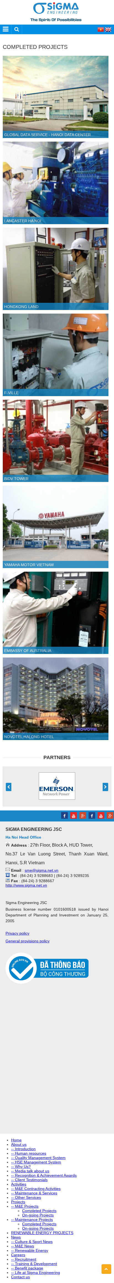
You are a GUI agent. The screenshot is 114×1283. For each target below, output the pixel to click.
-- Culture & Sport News (32, 1241)
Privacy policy (17, 933)
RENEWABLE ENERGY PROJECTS (42, 1233)
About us (19, 1144)
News (16, 1237)
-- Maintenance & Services (34, 1193)
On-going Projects (38, 1215)
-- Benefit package (27, 1268)
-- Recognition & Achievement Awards (44, 1175)
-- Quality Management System (38, 1157)
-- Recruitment (23, 1259)
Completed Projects (39, 1210)
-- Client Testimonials (29, 1180)
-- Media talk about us (30, 1171)
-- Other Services (26, 1197)
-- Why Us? (21, 1166)
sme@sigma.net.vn (41, 870)
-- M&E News (22, 1246)
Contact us (20, 1277)
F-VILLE (11, 393)
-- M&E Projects (24, 1206)
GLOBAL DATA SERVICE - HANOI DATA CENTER (47, 134)
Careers (18, 1255)
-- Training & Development (34, 1263)
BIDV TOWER (16, 478)
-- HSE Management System (36, 1162)
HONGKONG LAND (21, 306)
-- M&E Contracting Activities (36, 1188)
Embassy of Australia (27, 650)
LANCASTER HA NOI (22, 221)
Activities (18, 1184)
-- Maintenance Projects (32, 1219)
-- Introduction (23, 1149)
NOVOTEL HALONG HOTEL (29, 737)
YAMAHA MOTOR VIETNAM (29, 565)
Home (16, 1140)
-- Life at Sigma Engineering (35, 1272)
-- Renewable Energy (29, 1250)
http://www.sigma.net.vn (26, 885)
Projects (18, 1202)
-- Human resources (28, 1153)
